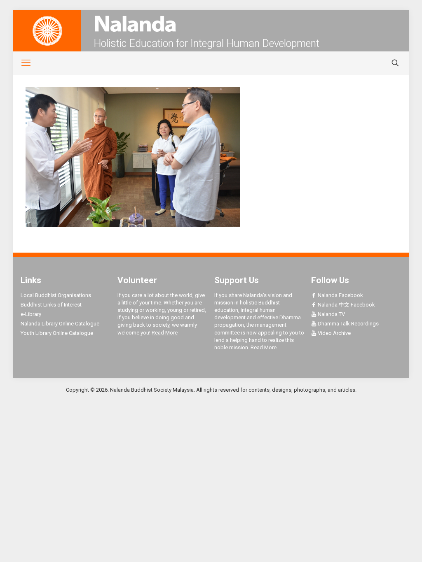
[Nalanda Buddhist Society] (211, 23)
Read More (165, 333)
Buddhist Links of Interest (51, 305)
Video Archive (333, 333)
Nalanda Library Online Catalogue (60, 323)
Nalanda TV (330, 314)
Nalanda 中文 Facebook (345, 305)
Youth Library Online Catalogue (57, 333)
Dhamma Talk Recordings (347, 323)
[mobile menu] (21, 63)
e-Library (31, 314)
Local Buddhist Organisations (56, 295)
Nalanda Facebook (339, 295)
